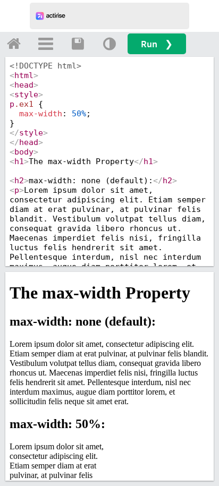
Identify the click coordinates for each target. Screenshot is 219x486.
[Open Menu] (46, 43)
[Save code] (77, 43)
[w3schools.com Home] (14, 43)
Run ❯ (157, 44)
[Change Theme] (109, 43)
